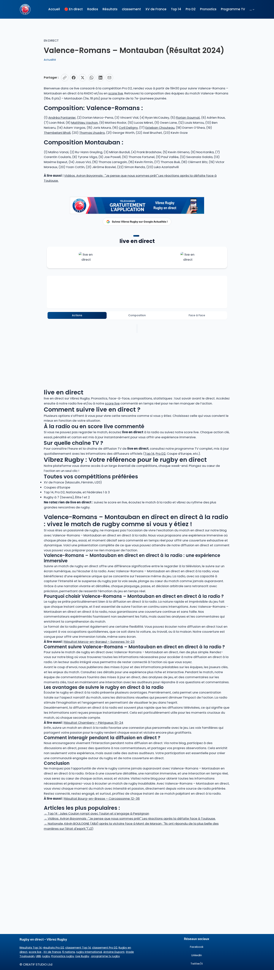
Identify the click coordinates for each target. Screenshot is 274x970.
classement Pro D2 (104, 947)
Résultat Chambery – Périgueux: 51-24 (93, 722)
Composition (137, 315)
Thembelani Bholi (57, 132)
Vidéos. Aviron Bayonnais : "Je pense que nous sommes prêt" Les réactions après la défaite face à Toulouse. (130, 818)
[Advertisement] (137, 861)
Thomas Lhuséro (92, 132)
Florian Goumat (188, 117)
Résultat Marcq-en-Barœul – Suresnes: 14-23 (99, 641)
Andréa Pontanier (62, 117)
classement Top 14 (78, 947)
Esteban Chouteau (159, 127)
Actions (77, 315)
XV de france (52, 952)
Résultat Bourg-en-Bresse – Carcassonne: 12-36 (102, 798)
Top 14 (149, 453)
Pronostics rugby (62, 956)
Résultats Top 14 (31, 947)
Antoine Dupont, (114, 952)
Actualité (50, 60)
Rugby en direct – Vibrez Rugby (43, 939)
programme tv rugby (105, 956)
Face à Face (197, 315)
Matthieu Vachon (84, 122)
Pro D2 (161, 453)
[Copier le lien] (64, 77)
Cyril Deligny (128, 127)
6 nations (68, 952)
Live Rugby (82, 956)
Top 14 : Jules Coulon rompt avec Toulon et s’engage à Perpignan (96, 813)
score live (115, 93)
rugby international (89, 952)
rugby (46, 956)
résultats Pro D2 (53, 947)
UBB (38, 956)
